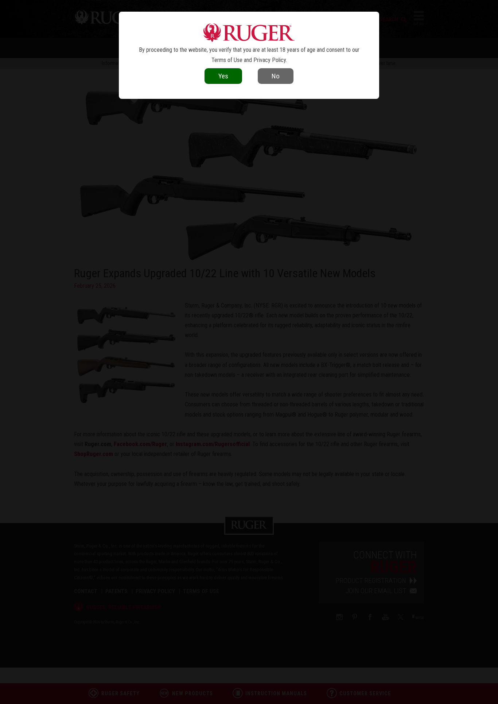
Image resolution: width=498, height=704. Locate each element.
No (276, 76)
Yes (223, 76)
